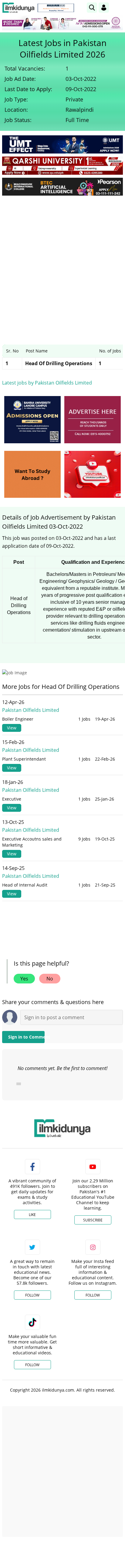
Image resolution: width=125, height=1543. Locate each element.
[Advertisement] (62, 265)
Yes (24, 978)
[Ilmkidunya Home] (18, 8)
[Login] (104, 7)
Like (32, 1214)
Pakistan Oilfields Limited (30, 710)
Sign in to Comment (26, 1037)
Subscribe (93, 1220)
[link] (56, 8)
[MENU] (118, 7)
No (49, 978)
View (11, 728)
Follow (32, 1295)
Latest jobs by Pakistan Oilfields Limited (47, 382)
